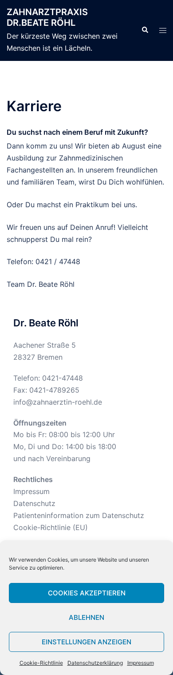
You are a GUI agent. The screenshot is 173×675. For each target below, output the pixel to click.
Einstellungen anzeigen (86, 642)
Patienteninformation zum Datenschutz (78, 515)
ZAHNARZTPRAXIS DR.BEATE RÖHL (47, 17)
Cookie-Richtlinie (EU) (50, 527)
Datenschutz (34, 503)
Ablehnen (86, 617)
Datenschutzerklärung (95, 662)
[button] (144, 30)
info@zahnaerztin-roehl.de (57, 402)
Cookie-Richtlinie (41, 662)
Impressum (140, 662)
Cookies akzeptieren (87, 593)
